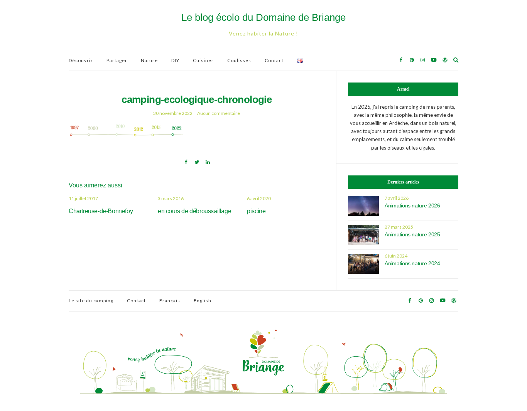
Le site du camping (91, 300)
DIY (175, 60)
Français (169, 300)
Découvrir (81, 60)
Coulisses (239, 60)
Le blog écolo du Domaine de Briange (263, 17)
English (202, 300)
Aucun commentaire (218, 113)
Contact (274, 60)
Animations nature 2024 (412, 263)
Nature (149, 60)
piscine (256, 211)
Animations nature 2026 (412, 205)
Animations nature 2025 (412, 234)
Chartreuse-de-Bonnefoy (101, 211)
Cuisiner (203, 60)
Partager (116, 60)
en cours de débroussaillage (194, 211)
